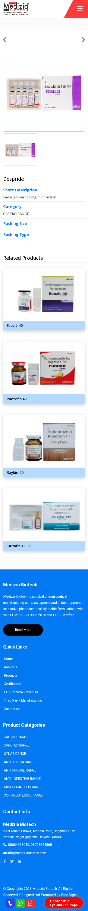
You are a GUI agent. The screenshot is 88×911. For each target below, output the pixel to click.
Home (8, 659)
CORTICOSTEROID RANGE (23, 795)
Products (11, 675)
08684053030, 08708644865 (30, 845)
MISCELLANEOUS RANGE (23, 787)
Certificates (12, 684)
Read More (23, 630)
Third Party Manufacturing (23, 700)
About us (10, 667)
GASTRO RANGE (16, 737)
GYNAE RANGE (15, 754)
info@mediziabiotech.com (26, 853)
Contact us (12, 709)
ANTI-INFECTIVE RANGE (22, 779)
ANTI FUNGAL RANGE (20, 770)
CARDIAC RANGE (16, 745)
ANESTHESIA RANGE (19, 762)
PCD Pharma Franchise (21, 692)
